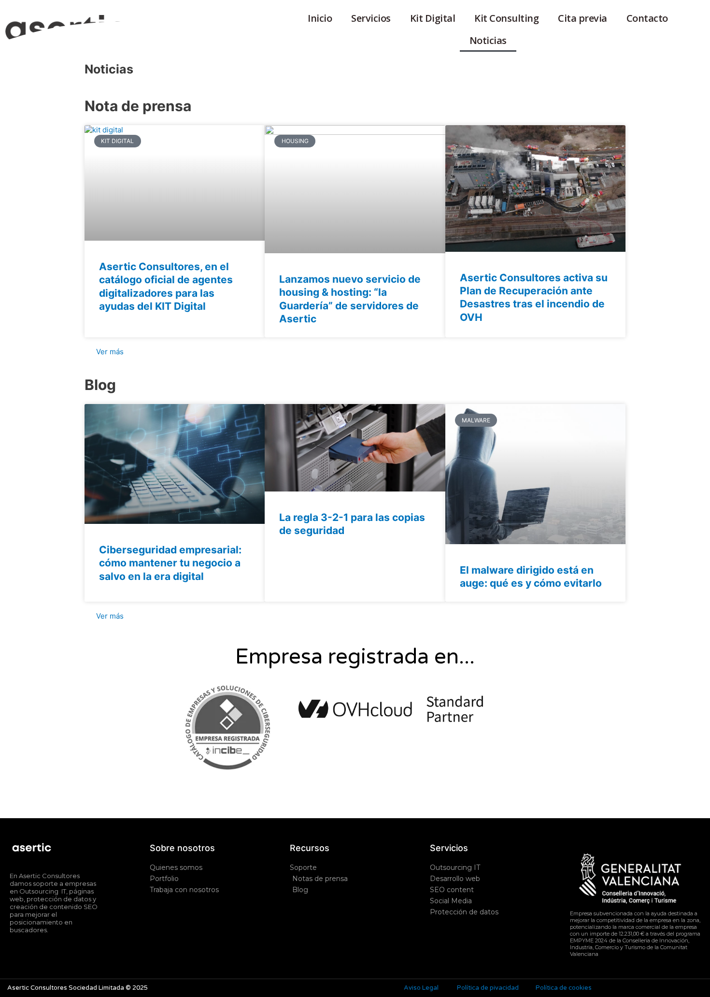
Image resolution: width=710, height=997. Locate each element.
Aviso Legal (421, 988)
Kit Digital (432, 18)
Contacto (647, 18)
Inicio (320, 18)
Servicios (371, 18)
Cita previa (582, 18)
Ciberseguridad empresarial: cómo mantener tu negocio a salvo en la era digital (170, 563)
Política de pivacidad (488, 988)
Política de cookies (564, 988)
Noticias (488, 40)
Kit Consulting (506, 18)
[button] (635, 960)
